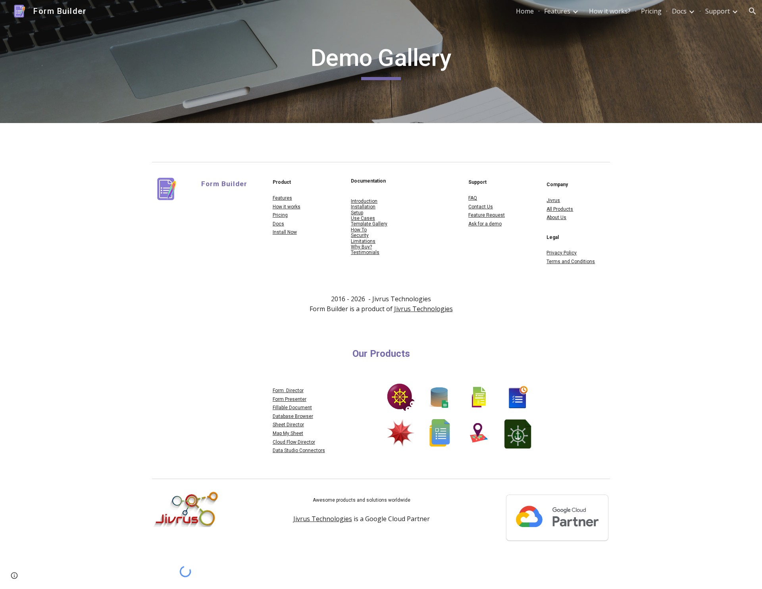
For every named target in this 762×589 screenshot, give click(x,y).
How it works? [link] (610, 11)
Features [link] (557, 11)
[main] (381, 61)
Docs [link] (679, 11)
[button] (752, 11)
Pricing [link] (651, 11)
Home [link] (525, 11)
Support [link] (717, 11)
